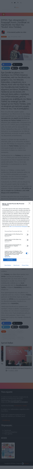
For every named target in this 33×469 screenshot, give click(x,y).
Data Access (16, 265)
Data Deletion (8, 265)
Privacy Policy (25, 265)
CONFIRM (10, 259)
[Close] (30, 203)
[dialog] (16, 234)
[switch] (27, 234)
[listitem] (16, 231)
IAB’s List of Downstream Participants (18, 226)
